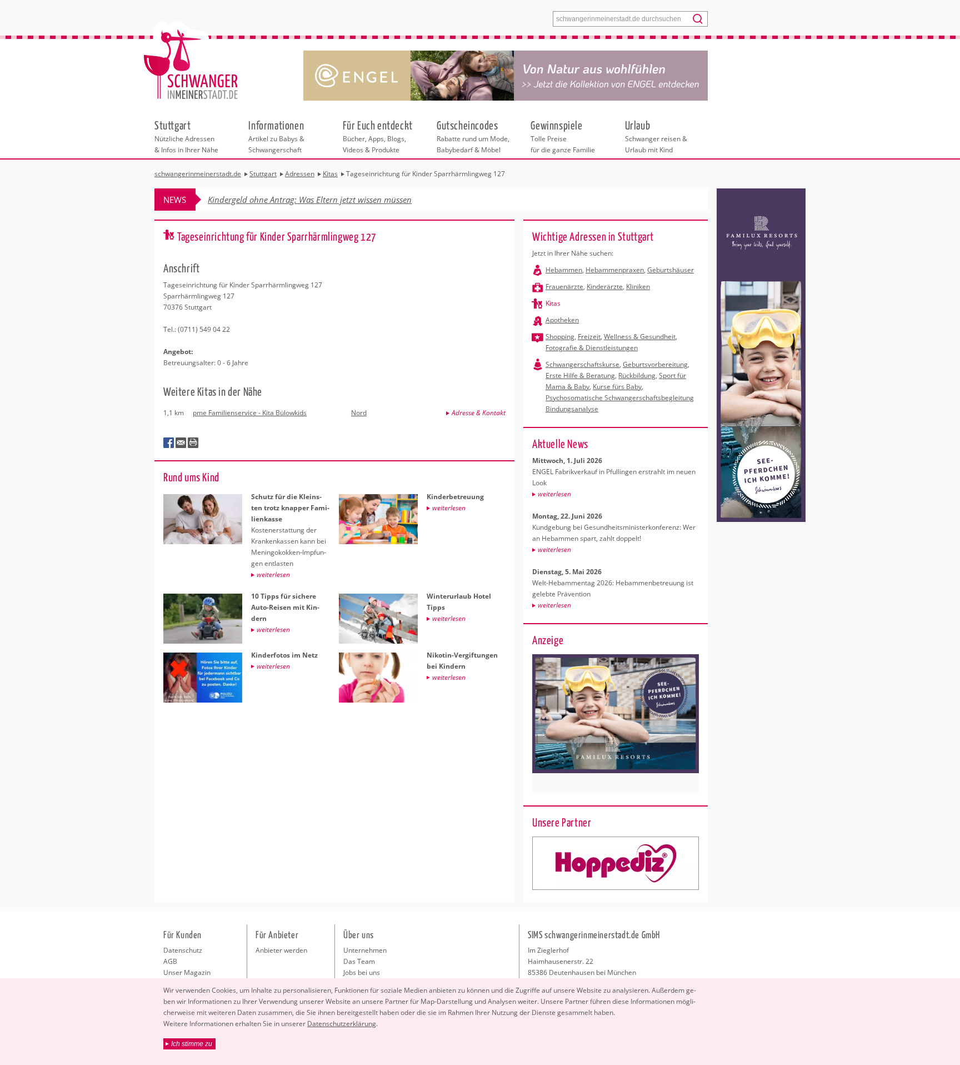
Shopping (560, 336)
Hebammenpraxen (615, 270)
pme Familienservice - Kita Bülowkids (250, 412)
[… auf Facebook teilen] (168, 443)
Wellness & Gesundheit (640, 336)
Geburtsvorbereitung (655, 364)
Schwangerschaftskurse (582, 364)
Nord (359, 412)
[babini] (615, 863)
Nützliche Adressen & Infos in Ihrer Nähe (186, 136)
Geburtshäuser (670, 270)
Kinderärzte (605, 286)
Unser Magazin (187, 972)
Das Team (359, 961)
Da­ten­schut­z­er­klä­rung (341, 1023)
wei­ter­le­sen (554, 494)
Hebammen (564, 270)
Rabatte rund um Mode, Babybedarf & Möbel (473, 136)
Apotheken (562, 320)
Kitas (553, 303)
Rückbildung (637, 375)
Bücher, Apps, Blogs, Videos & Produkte (378, 136)
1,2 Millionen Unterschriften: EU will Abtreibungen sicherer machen (331, 199)
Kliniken (638, 286)
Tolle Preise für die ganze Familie (563, 136)
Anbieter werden (281, 950)
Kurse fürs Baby (617, 386)
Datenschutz (182, 950)
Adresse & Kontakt (479, 412)
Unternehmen (365, 950)
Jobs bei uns (361, 972)
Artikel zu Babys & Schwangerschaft (276, 136)
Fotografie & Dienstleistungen (592, 347)
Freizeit (589, 336)
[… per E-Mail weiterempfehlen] (181, 443)
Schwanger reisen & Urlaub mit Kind (656, 136)
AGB (170, 961)
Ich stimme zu (191, 1044)
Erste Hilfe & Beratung (580, 375)
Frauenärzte (564, 286)
